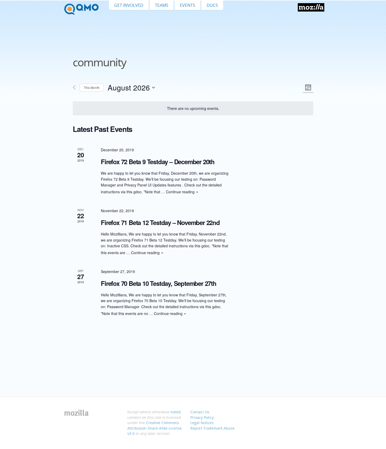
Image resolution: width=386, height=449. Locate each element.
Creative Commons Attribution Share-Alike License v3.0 (154, 428)
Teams (161, 5)
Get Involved (128, 5)
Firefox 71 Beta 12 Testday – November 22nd (160, 222)
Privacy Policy (202, 417)
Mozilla (311, 7)
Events (187, 5)
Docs (212, 5)
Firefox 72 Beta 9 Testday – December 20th (158, 161)
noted (175, 411)
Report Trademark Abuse (212, 428)
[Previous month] (74, 87)
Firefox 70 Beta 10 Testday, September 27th (158, 283)
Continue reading (180, 191)
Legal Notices (202, 422)
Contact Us (199, 411)
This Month (92, 87)
